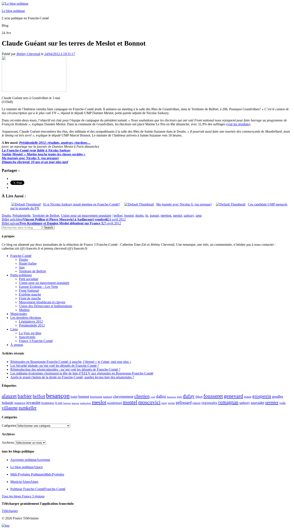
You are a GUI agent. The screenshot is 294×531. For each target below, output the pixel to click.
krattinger (47, 403)
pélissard (184, 402)
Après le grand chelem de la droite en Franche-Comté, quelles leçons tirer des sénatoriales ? (72, 377)
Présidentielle (21, 215)
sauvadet (257, 403)
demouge (171, 397)
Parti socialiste (28, 279)
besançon (58, 395)
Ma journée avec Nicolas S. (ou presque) (30, 158)
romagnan (228, 402)
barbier (25, 396)
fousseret (213, 396)
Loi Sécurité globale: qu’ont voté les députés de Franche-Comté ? (54, 365)
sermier (272, 402)
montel (130, 402)
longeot (67, 403)
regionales (209, 403)
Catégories (9, 425)
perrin (171, 403)
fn (146, 215)
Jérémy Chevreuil (28, 54)
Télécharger (10, 511)
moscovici (149, 402)
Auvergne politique (30, 460)
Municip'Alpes (24, 481)
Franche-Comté (20, 256)
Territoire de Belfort (45, 215)
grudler (277, 396)
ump (199, 215)
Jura (22, 267)
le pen (58, 403)
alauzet (9, 396)
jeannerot (19, 403)
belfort (118, 215)
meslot (177, 215)
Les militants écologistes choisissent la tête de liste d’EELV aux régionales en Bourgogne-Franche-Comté (81, 373)
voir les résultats (238, 124)
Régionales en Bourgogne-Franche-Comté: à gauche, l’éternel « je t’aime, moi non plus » (70, 362)
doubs (139, 215)
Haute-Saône (28, 263)
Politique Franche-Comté (37, 489)
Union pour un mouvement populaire (86, 215)
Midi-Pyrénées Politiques (37, 474)
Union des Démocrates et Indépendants (45, 306)
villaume (10, 407)
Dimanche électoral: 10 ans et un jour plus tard (35, 162)
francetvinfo (27, 337)
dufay (189, 396)
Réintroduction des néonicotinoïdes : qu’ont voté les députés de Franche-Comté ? (65, 369)
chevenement (123, 396)
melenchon (85, 403)
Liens (14, 329)
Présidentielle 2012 (32, 325)
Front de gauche (30, 298)
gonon (247, 396)
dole (179, 396)
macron (75, 403)
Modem (24, 310)
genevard (233, 396)
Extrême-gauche (30, 294)
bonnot (129, 215)
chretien (142, 396)
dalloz (161, 396)
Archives (8, 442)
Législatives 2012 (31, 321)
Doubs (6, 215)
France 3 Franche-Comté (36, 341)
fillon (199, 396)
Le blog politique (13, 11)
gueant (154, 215)
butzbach (107, 396)
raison (196, 403)
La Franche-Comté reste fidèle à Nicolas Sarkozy (36, 150)
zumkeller (28, 407)
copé (152, 397)
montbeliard (114, 403)
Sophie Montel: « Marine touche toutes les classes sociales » (43, 154)
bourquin (96, 396)
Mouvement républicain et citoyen (42, 302)
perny (164, 403)
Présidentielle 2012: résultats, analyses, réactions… (55, 142)
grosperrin (261, 396)
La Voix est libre (30, 333)
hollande (7, 403)
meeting (166, 215)
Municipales (18, 314)
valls (282, 403)
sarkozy (189, 215)
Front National (29, 290)
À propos (16, 345)
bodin (74, 396)
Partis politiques (21, 275)
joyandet (33, 402)
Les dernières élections (25, 317)
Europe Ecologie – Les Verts (38, 287)
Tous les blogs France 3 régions (23, 496)
